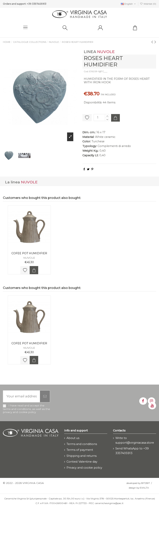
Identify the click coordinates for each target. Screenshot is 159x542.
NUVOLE (106, 51)
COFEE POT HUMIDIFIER (29, 253)
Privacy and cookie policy (84, 467)
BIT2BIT (145, 483)
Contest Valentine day (82, 461)
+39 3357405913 (36, 3)
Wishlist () (149, 3)
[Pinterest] (92, 169)
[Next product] (155, 42)
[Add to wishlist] (25, 270)
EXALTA (144, 487)
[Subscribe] (45, 396)
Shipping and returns (82, 456)
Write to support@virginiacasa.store (134, 440)
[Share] (84, 169)
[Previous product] (152, 42)
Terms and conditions (82, 444)
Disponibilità (92, 102)
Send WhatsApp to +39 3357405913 (132, 451)
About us (73, 438)
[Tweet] (88, 169)
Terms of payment (80, 450)
